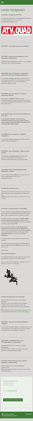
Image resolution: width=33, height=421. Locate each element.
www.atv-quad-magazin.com (9, 21)
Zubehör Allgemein (15, 78)
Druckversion (6, 414)
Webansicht (28, 414)
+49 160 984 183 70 (12, 390)
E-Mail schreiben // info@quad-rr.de (12, 399)
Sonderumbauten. (16, 63)
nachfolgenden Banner (20, 310)
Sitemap (13, 414)
